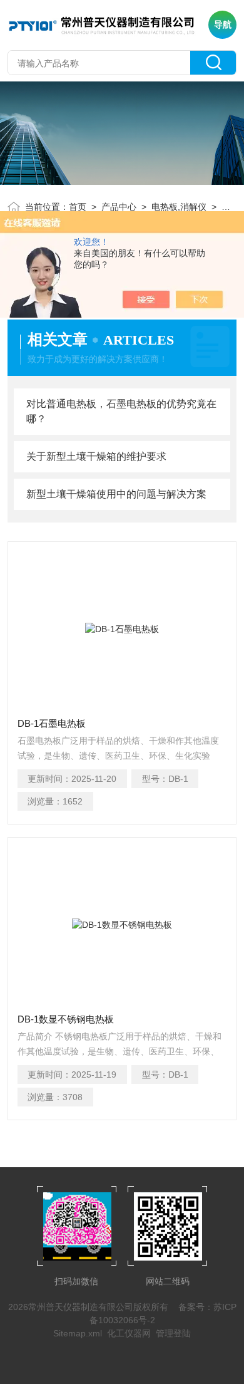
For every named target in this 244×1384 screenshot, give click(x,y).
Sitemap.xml (77, 1333)
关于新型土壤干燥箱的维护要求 (96, 456)
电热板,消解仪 (178, 207)
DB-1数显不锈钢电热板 (66, 1019)
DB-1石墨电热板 (52, 723)
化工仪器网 (129, 1333)
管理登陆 (173, 1333)
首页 (77, 207)
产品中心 (118, 207)
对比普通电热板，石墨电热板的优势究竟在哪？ (121, 411)
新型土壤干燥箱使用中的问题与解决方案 (116, 494)
